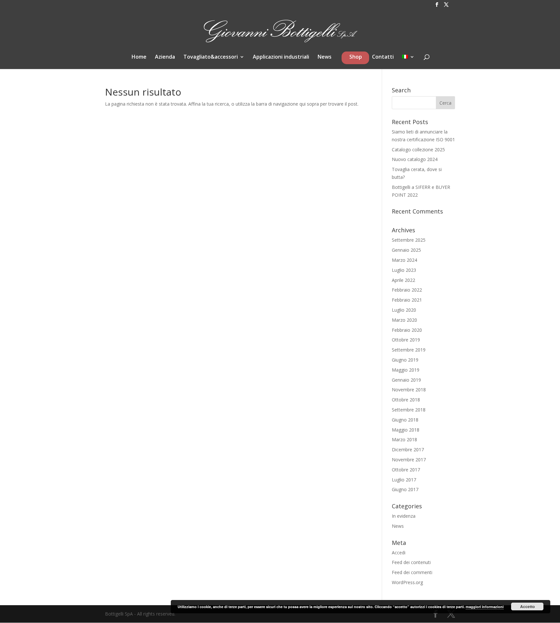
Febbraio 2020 (407, 330)
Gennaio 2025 (406, 250)
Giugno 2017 (405, 489)
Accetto (527, 606)
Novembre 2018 (409, 389)
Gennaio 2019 (406, 380)
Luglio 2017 (404, 480)
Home (139, 57)
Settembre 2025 (409, 240)
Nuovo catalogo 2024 (415, 159)
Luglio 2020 (404, 310)
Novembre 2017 (409, 459)
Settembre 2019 (409, 350)
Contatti (383, 57)
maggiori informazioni (485, 606)
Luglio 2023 (404, 270)
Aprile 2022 (403, 280)
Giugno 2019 (405, 360)
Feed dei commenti (412, 572)
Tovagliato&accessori (210, 57)
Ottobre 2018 (406, 400)
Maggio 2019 (405, 370)
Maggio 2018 (405, 430)
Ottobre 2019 (406, 340)
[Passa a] (408, 60)
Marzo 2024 (404, 260)
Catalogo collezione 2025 (418, 149)
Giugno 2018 (405, 420)
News (325, 57)
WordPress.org (407, 582)
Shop (355, 58)
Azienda (165, 57)
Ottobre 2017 (406, 470)
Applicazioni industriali (281, 57)
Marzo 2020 (404, 320)
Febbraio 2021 (407, 300)
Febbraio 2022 (407, 290)
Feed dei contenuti (411, 562)
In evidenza (403, 516)
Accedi (398, 552)
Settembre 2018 (409, 410)
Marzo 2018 (404, 439)
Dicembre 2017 (408, 449)
